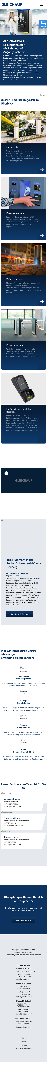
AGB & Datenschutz (23, 1048)
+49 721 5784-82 (24, 1009)
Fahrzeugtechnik (23, 920)
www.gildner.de (34, 955)
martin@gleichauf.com (12, 844)
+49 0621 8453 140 (11, 804)
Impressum (23, 1045)
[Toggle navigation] (41, 5)
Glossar (23, 1041)
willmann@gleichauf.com (13, 825)
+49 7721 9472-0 (24, 975)
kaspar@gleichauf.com (12, 806)
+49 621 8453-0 (24, 992)
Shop (23, 1038)
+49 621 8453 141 (10, 842)
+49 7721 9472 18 (10, 823)
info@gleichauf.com (24, 979)
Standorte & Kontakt (19, 614)
